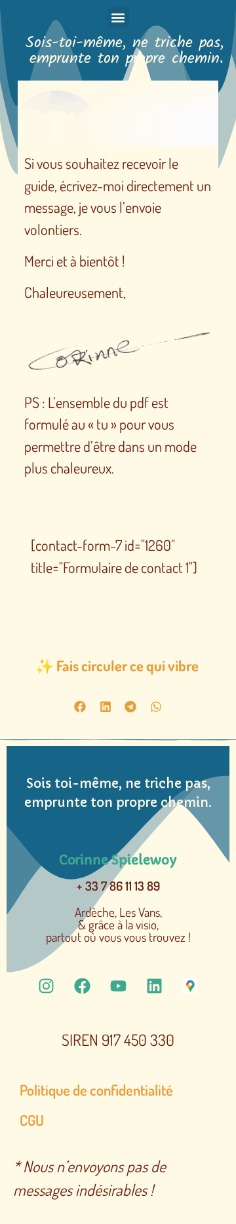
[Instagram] (46, 985)
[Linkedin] (154, 985)
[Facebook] (82, 985)
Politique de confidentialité (96, 1090)
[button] (118, 17)
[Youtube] (118, 985)
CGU (32, 1120)
